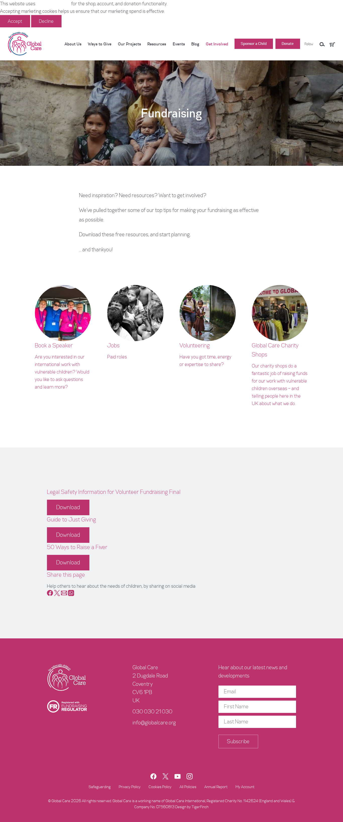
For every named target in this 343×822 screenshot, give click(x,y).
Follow (309, 44)
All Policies (188, 787)
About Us (73, 43)
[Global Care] (25, 43)
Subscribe (238, 741)
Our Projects (129, 43)
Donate (288, 43)
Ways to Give (99, 43)
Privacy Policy (130, 787)
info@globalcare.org (154, 722)
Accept (15, 21)
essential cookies (53, 4)
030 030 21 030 (153, 711)
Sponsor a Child (254, 43)
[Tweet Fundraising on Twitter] (57, 594)
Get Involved (217, 43)
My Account (245, 787)
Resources (156, 43)
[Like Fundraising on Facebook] (50, 594)
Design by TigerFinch (192, 807)
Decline (46, 21)
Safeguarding (100, 787)
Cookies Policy (160, 787)
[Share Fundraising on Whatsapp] (71, 594)
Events (179, 43)
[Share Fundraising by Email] (64, 594)
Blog (195, 43)
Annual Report (215, 787)
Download (68, 507)
